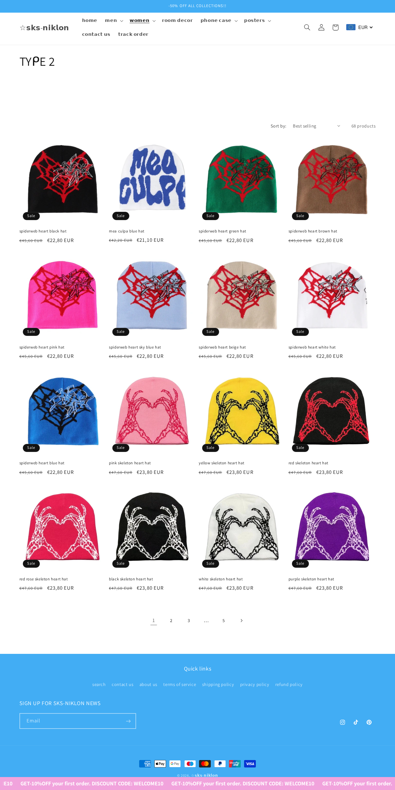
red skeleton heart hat (308, 463)
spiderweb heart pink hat (41, 347)
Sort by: (278, 126)
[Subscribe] (128, 721)
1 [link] (153, 620)
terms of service (179, 684)
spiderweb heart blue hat (41, 463)
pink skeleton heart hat (130, 463)
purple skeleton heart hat (311, 579)
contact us (122, 684)
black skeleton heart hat (131, 579)
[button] (113, 20)
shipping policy (218, 684)
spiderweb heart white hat (312, 347)
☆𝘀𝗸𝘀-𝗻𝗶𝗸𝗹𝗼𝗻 (204, 775)
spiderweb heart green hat (222, 231)
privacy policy (254, 684)
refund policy (289, 684)
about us (148, 684)
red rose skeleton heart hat (43, 579)
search (99, 684)
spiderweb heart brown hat (313, 231)
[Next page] (241, 620)
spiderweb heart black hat (43, 231)
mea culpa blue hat (126, 231)
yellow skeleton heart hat (221, 463)
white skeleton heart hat (221, 579)
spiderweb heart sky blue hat (135, 347)
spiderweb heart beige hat (222, 347)
